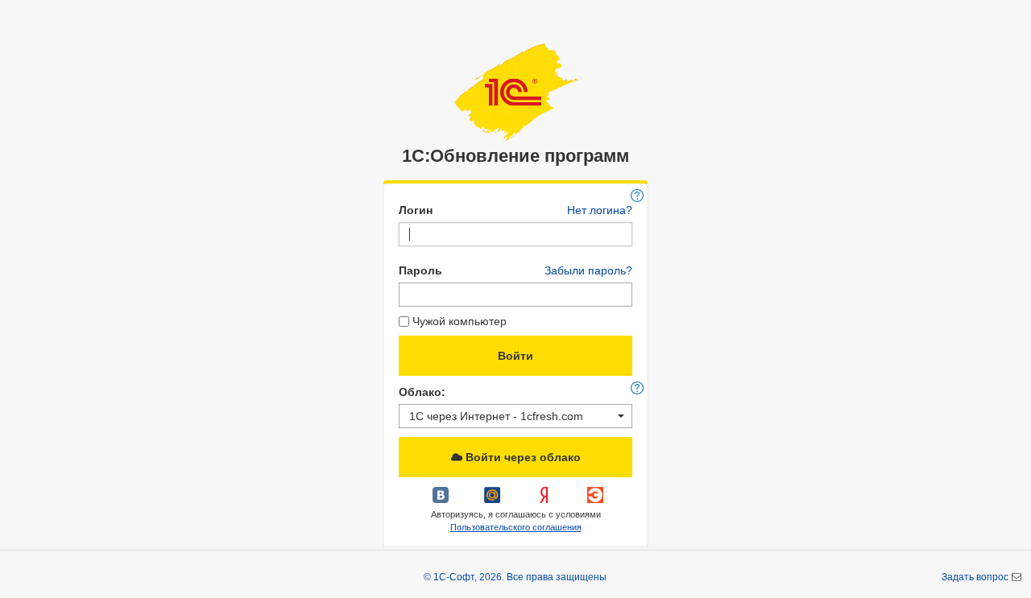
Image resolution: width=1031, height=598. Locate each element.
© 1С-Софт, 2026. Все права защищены (515, 577)
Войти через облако (521, 457)
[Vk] (442, 500)
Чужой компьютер (459, 321)
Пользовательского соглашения (516, 527)
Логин (416, 210)
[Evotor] (595, 500)
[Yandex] (545, 500)
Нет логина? (599, 210)
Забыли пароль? (588, 270)
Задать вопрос (976, 577)
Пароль (420, 270)
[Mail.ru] (493, 500)
